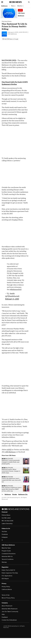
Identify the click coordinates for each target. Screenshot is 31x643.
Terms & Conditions (7, 559)
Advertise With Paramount (9, 608)
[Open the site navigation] (5, 2)
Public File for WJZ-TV (8, 570)
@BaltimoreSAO (16, 290)
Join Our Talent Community (10, 611)
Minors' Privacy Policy (8, 598)
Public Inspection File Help (10, 573)
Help (3, 614)
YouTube (4, 531)
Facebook (5, 534)
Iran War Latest (6, 518)
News (13, 6)
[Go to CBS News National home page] (15, 2)
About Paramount (7, 606)
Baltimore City (23, 494)
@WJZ (9, 450)
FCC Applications (7, 575)
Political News (6, 515)
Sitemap (4, 562)
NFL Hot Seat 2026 (7, 520)
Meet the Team (6, 548)
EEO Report (5, 578)
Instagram (5, 537)
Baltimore (4, 6)
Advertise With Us (7, 556)
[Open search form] (29, 2)
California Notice (7, 589)
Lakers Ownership (7, 523)
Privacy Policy (6, 586)
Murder (14, 494)
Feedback (5, 617)
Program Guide (6, 551)
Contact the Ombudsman (9, 620)
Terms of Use (5, 595)
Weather (20, 6)
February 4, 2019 (12, 299)
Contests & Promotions (8, 553)
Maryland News (6, 21)
